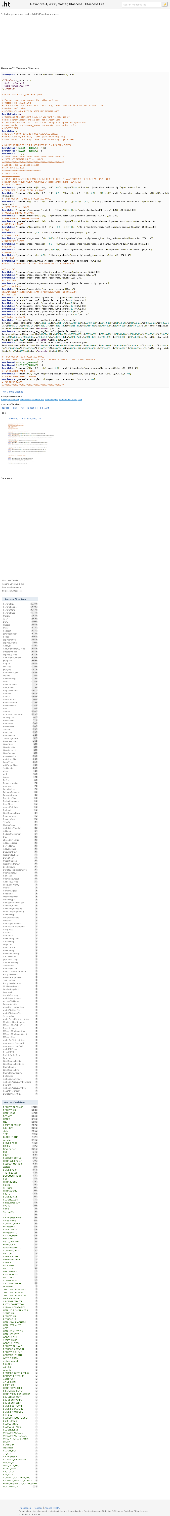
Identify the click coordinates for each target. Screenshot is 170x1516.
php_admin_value (20, 839)
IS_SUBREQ (20, 1286)
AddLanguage (20, 848)
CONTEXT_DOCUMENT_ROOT (20, 1477)
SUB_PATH (20, 1474)
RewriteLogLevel (20, 938)
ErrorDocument (20, 633)
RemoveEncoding (20, 953)
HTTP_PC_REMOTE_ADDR (20, 1310)
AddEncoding (20, 678)
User (80, 399)
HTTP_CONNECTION (20, 1331)
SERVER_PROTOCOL (20, 1411)
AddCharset (20, 687)
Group (20, 777)
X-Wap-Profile (20, 1220)
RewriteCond (38, 399)
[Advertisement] (85, 40)
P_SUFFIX (20, 1364)
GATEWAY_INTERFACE (20, 1376)
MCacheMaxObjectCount (20, 1034)
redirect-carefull (20, 1361)
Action (20, 774)
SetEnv (73, 399)
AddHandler (20, 720)
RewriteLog (20, 950)
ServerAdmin (20, 965)
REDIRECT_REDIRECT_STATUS (20, 1480)
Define (20, 780)
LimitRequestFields (20, 1061)
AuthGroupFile (20, 759)
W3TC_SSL (20, 1253)
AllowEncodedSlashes (20, 1007)
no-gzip (20, 1140)
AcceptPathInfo (20, 807)
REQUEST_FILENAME (38, 407)
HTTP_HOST (13, 407)
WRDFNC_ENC (20, 1337)
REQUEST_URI (20, 1110)
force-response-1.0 (20, 1247)
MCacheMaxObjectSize (20, 1031)
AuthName (20, 723)
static (20, 1131)
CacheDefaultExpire (20, 1073)
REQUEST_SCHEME (20, 1352)
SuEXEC (20, 1084)
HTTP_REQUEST (20, 1334)
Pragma (20, 1184)
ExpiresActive (20, 639)
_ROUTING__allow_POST (20, 1295)
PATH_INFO (20, 1265)
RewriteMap (20, 914)
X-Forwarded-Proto (20, 1217)
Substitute (20, 893)
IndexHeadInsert (20, 896)
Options (15, 399)
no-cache (20, 1187)
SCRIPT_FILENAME (20, 1125)
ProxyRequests (20, 1028)
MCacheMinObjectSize (20, 1025)
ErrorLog (20, 1058)
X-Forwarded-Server (20, 1391)
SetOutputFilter (20, 684)
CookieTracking (20, 995)
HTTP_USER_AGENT (20, 1160)
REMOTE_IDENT (20, 1429)
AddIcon (20, 831)
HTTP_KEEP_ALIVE (20, 1325)
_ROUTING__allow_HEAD (20, 1289)
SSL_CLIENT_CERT (20, 1402)
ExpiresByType (20, 654)
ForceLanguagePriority (20, 911)
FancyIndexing (20, 795)
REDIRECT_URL (20, 1319)
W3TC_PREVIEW (20, 1241)
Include (20, 675)
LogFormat (20, 944)
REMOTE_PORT (20, 1450)
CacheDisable (20, 956)
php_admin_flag (20, 959)
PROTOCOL (20, 1471)
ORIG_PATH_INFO (20, 1465)
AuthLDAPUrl (20, 947)
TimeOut (20, 822)
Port (20, 708)
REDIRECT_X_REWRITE (20, 1349)
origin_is (20, 1370)
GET (20, 1152)
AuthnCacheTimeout (20, 1078)
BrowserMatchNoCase (20, 902)
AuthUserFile (20, 735)
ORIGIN (20, 1146)
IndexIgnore (10, 14)
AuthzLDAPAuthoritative (20, 971)
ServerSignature (20, 738)
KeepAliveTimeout (20, 1090)
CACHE (20, 1205)
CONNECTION (20, 1280)
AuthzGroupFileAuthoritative (20, 1019)
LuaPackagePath (20, 989)
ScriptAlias (20, 935)
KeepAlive (20, 804)
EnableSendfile (20, 1004)
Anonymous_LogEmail (20, 1046)
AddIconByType (20, 881)
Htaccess (37, 1508)
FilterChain (20, 744)
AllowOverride (20, 756)
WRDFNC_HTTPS (20, 1343)
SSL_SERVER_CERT (20, 1397)
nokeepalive (20, 1226)
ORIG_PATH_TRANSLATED (20, 1438)
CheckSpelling (20, 860)
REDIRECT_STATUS (20, 1158)
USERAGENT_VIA (20, 1298)
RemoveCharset (20, 905)
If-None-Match (20, 1271)
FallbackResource (20, 792)
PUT (20, 1178)
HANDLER (20, 1238)
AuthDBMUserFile (20, 1010)
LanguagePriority (20, 884)
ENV (3, 407)
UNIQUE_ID (20, 1462)
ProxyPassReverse (20, 983)
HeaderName (20, 825)
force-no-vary (20, 1149)
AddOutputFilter (20, 765)
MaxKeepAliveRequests (20, 1022)
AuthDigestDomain (20, 998)
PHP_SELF (20, 1414)
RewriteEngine (51, 399)
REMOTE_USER (20, 1235)
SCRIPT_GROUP (20, 1420)
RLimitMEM (20, 1052)
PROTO (20, 1193)
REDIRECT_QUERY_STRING (20, 1373)
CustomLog (20, 941)
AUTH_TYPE (20, 1379)
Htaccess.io (25, 1508)
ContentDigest (20, 890)
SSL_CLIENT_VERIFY (20, 1399)
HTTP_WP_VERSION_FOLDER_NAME (20, 1483)
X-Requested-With (20, 1202)
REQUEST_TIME (20, 1423)
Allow (20, 618)
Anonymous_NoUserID (20, 1043)
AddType (20, 645)
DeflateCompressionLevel (20, 869)
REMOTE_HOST (20, 1274)
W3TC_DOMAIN (20, 1358)
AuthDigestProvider (20, 923)
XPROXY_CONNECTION (20, 1307)
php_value (20, 660)
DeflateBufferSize (20, 1055)
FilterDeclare (20, 753)
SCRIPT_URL (20, 1313)
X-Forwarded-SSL (20, 1456)
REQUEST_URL (20, 1316)
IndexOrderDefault (20, 863)
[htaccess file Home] (6, 4)
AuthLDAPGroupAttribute (20, 1087)
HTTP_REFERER (20, 1181)
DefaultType (20, 899)
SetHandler (20, 768)
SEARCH (20, 1262)
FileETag (20, 666)
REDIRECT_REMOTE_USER (20, 1417)
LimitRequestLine (20, 1070)
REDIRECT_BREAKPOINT (20, 1459)
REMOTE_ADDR (20, 1199)
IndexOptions (20, 789)
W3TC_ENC (20, 1211)
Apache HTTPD (52, 1508)
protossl (20, 1166)
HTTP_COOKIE (20, 1190)
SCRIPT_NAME (20, 1340)
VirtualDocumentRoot (20, 714)
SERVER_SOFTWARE (20, 1405)
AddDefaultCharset (20, 657)
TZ (20, 1214)
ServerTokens (20, 699)
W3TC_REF (20, 1277)
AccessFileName (20, 1001)
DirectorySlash (20, 798)
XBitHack (20, 875)
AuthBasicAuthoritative (20, 926)
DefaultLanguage (20, 801)
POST (23, 407)
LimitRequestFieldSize (20, 1064)
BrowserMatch (20, 702)
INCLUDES (20, 1128)
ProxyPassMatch (20, 974)
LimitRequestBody (20, 813)
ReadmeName (20, 816)
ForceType (20, 762)
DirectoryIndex (20, 651)
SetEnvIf (20, 693)
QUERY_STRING (20, 1137)
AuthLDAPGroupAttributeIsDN (20, 1081)
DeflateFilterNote (20, 917)
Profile (20, 1208)
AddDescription (20, 842)
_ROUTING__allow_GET (20, 1292)
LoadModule (20, 866)
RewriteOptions (20, 741)
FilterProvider (20, 747)
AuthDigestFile (20, 968)
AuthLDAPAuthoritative (20, 1040)
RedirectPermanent (20, 834)
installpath (20, 1447)
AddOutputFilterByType (20, 648)
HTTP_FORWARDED (20, 1388)
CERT (20, 1328)
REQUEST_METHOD (20, 1163)
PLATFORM (20, 1444)
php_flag (20, 669)
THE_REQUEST (20, 1172)
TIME (20, 1134)
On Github (8, 391)
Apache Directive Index (13, 584)
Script (20, 636)
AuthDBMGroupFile (20, 1013)
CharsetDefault (20, 872)
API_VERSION (20, 1382)
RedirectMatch (20, 705)
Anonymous (20, 786)
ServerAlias (20, 1016)
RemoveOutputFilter (20, 977)
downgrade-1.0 (20, 1232)
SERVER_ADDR (20, 1169)
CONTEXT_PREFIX (20, 1223)
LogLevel (20, 992)
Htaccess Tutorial (10, 580)
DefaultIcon (20, 857)
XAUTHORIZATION (20, 1283)
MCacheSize (20, 1037)
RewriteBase (26, 399)
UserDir (20, 887)
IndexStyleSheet (20, 854)
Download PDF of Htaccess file (24, 418)
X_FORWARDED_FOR (20, 1301)
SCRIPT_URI (20, 1385)
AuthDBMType (20, 1049)
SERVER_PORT (20, 1143)
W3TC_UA (20, 1268)
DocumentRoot (20, 851)
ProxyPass (20, 929)
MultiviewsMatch (20, 986)
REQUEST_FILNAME (20, 1346)
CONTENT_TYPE (20, 1250)
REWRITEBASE (20, 1229)
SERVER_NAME (20, 1196)
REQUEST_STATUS (20, 1426)
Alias (20, 771)
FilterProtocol (20, 750)
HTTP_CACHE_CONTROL (20, 1322)
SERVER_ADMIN (20, 1256)
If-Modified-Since (20, 1259)
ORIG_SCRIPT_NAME (20, 1432)
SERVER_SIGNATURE (20, 1408)
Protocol (20, 810)
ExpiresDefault (20, 642)
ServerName (20, 845)
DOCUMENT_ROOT (20, 1175)
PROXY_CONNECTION (20, 1304)
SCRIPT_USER (20, 1468)
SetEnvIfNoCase (20, 672)
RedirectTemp (20, 726)
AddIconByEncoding (20, 908)
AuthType (20, 732)
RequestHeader (20, 690)
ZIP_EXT (20, 1453)
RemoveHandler (20, 783)
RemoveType (20, 819)
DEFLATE (20, 1116)
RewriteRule (64, 399)
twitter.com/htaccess (12, 591)
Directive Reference (11, 587)
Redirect (20, 630)
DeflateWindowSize (20, 1093)
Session (20, 729)
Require (20, 663)
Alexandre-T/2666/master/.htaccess (39, 14)
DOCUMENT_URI (19, 1486)
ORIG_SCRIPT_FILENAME (20, 1435)
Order (20, 627)
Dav (20, 837)
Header (20, 624)
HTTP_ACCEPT (20, 1244)
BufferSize (20, 1076)
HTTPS (20, 1119)
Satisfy (20, 696)
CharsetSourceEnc (20, 878)
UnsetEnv (20, 920)
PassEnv (20, 932)
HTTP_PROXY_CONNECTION (20, 1394)
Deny (20, 621)
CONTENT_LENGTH (20, 1355)
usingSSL (20, 1367)
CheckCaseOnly (20, 962)
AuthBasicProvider (20, 828)
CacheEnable (20, 1067)
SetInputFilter (20, 980)
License (19, 391)
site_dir (20, 1441)
